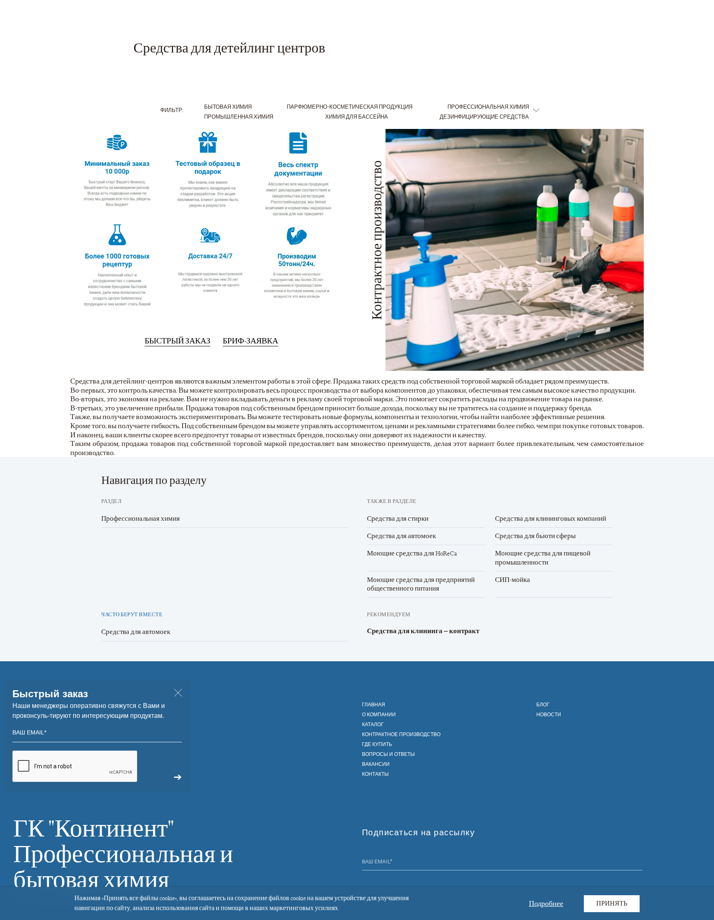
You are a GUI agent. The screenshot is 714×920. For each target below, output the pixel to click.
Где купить (377, 744)
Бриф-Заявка (250, 341)
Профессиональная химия (488, 106)
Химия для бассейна (356, 116)
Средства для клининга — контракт (423, 631)
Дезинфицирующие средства (484, 116)
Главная (373, 704)
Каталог (373, 724)
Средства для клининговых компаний (550, 519)
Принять (611, 903)
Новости (548, 714)
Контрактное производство (401, 734)
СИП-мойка (512, 580)
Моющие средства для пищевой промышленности (542, 557)
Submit (637, 862)
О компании (379, 714)
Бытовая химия (228, 106)
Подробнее (546, 903)
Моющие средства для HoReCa (412, 553)
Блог (543, 704)
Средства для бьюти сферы (535, 536)
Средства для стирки (397, 519)
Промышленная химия (238, 116)
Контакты (375, 773)
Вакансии (376, 763)
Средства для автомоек (401, 536)
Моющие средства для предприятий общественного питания (421, 584)
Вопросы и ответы (388, 754)
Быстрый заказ (177, 341)
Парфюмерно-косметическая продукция (349, 106)
